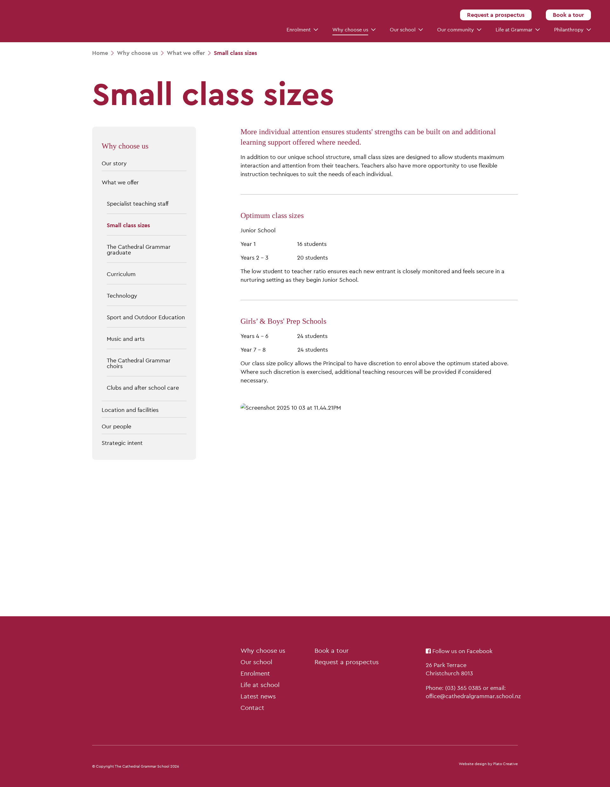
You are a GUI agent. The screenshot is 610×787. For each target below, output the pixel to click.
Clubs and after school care (143, 387)
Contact (252, 708)
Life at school (260, 685)
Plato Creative (505, 763)
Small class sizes (128, 225)
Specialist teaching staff (137, 203)
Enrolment (299, 29)
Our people (116, 426)
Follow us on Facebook (461, 651)
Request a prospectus (496, 14)
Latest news (258, 696)
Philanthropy (569, 29)
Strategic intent (122, 442)
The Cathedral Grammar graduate (139, 249)
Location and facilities (130, 409)
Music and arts (126, 338)
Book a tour (568, 14)
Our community (455, 29)
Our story (114, 163)
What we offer (120, 182)
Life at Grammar (514, 29)
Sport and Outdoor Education (146, 317)
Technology (122, 295)
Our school (403, 29)
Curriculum (121, 274)
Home (100, 52)
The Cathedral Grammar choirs (139, 363)
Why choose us (350, 29)
